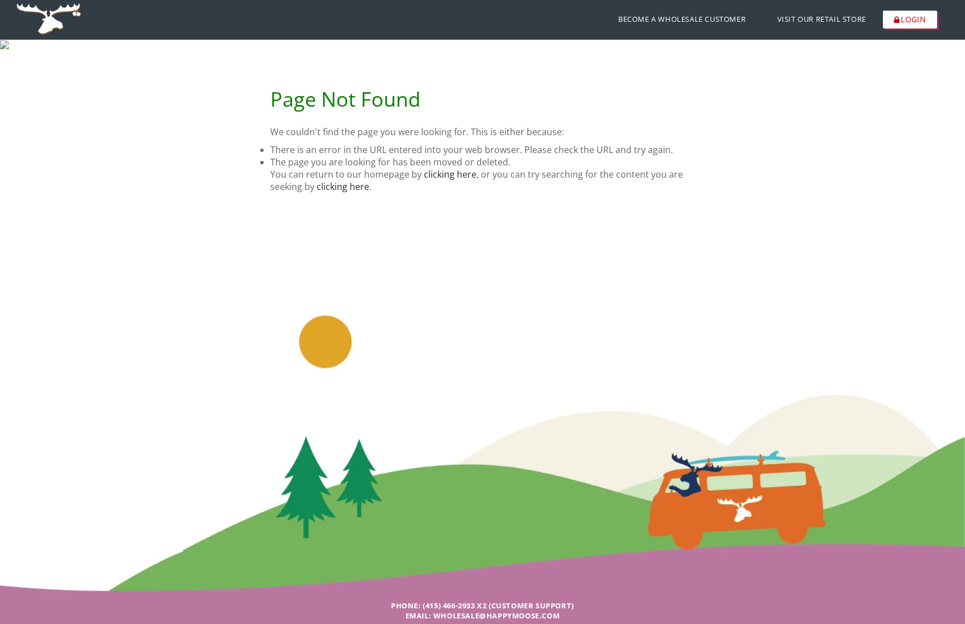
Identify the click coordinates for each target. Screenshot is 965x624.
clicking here (450, 174)
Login (913, 19)
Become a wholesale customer (682, 19)
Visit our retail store (821, 19)
